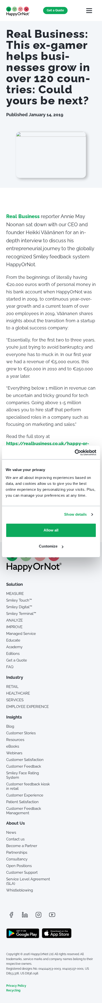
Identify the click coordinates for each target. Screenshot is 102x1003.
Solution (14, 584)
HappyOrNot (18, 11)
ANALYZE (14, 620)
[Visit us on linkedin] (25, 915)
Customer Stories (21, 733)
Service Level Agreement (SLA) (28, 881)
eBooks (12, 746)
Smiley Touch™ (19, 600)
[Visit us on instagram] (38, 915)
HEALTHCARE (18, 693)
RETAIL (12, 686)
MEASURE (15, 593)
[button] (89, 10)
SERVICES (15, 700)
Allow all (51, 530)
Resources (15, 740)
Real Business (23, 216)
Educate (13, 640)
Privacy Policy (16, 985)
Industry (14, 677)
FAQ (9, 667)
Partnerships (16, 852)
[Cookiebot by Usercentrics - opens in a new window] (74, 452)
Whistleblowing (19, 890)
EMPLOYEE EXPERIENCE (27, 706)
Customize (48, 546)
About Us (15, 823)
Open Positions (19, 866)
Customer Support (22, 872)
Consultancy (16, 859)
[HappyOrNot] (34, 570)
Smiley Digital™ (19, 607)
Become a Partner (21, 846)
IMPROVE (14, 627)
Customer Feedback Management (23, 810)
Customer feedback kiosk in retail (28, 786)
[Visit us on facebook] (11, 915)
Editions (13, 653)
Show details (75, 514)
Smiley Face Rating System (22, 775)
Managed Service (21, 633)
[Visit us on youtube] (52, 915)
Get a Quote (55, 10)
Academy (14, 647)
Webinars (14, 753)
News (11, 832)
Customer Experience (24, 795)
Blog (10, 726)
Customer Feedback (23, 766)
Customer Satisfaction (25, 759)
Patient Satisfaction (22, 802)
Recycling (13, 990)
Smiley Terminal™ (21, 613)
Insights (14, 717)
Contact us (15, 839)
